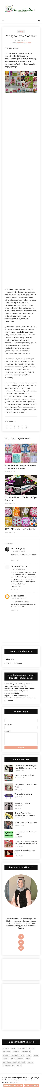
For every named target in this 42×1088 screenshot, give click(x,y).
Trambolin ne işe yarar (23, 794)
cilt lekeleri (16, 1052)
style (23, 1062)
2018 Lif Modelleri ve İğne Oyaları (20, 529)
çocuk (18, 1065)
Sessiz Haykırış (18, 548)
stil (19, 1062)
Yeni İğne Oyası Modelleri (24, 775)
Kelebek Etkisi (17, 595)
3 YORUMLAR (11, 421)
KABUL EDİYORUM (31, 1086)
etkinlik (14, 1055)
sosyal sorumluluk (9, 1062)
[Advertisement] (21, 113)
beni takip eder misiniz (13, 663)
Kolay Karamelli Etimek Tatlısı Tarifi (26, 785)
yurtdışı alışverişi (8, 1065)
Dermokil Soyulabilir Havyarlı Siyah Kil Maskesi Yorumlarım (26, 767)
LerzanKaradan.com (23, 43)
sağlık (28, 1059)
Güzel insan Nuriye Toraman (26, 822)
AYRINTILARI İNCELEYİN (13, 1086)
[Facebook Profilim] (21, 937)
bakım (13, 1048)
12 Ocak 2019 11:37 (19, 551)
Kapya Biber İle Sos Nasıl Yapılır (16, 695)
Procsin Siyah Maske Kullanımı (22, 804)
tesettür (30, 1062)
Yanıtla (13, 560)
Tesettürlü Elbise (19, 566)
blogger (31, 1048)
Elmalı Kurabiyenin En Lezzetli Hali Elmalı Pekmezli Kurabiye (26, 842)
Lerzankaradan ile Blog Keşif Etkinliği (25, 833)
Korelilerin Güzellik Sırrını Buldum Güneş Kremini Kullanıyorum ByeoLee (19, 689)
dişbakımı (6, 1055)
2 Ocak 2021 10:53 (19, 569)
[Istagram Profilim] (21, 948)
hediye (29, 1055)
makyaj (5, 1059)
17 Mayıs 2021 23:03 (19, 598)
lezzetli (36, 1055)
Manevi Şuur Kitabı (11, 693)
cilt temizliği (26, 1052)
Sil (17, 560)
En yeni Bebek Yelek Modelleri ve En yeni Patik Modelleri (20, 467)
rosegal (21, 1059)
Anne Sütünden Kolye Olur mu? (25, 852)
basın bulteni (22, 1048)
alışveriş (6, 1048)
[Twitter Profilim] (21, 942)
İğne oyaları (9, 289)
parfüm (13, 1059)
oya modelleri (17, 332)
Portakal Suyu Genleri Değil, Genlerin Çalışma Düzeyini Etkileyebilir (18, 685)
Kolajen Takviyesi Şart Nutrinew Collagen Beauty (25, 814)
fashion (21, 1055)
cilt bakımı (6, 1052)
